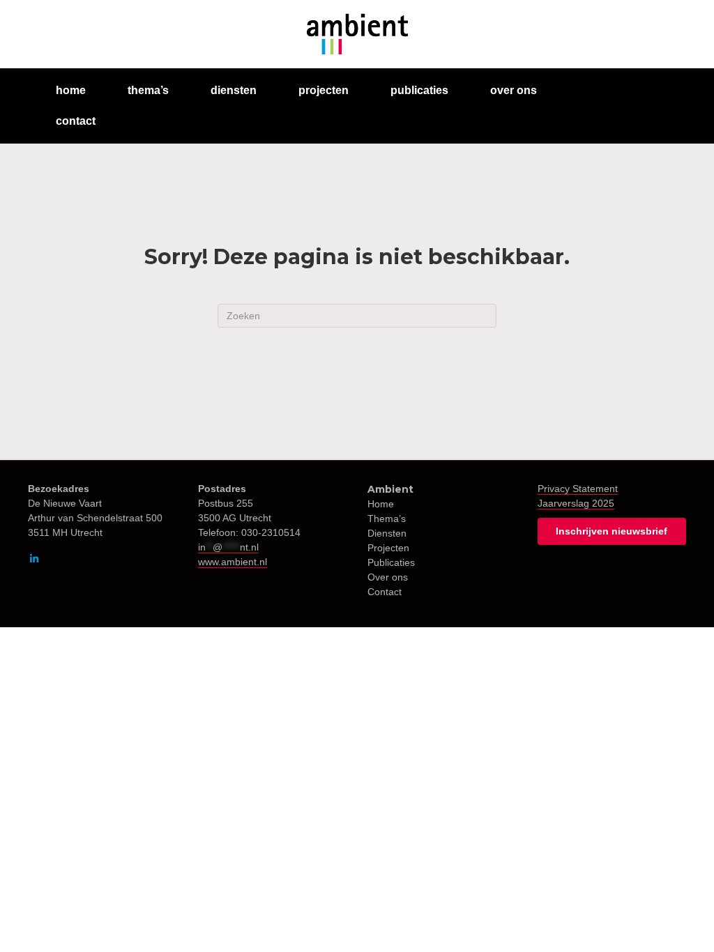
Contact (384, 591)
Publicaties (391, 562)
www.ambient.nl (232, 561)
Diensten (387, 533)
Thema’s (386, 518)
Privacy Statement (578, 488)
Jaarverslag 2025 (576, 503)
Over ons (387, 577)
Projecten (388, 547)
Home (380, 503)
